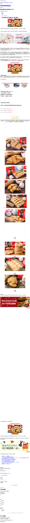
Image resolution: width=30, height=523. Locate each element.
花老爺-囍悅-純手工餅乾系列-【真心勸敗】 (10, 17)
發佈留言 (1, 482)
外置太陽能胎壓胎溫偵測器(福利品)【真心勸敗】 (8, 461)
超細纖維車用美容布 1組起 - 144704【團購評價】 (8, 458)
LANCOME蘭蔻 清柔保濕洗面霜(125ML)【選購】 (8, 460)
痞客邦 (5, 473)
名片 (2, 14)
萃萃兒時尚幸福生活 (5, 5)
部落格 (3, 13)
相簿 (2, 12)
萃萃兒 (1, 469)
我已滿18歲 (2, 521)
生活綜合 (6, 11)
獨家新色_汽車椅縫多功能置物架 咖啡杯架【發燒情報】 (9, 459)
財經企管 (6, 475)
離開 (4, 521)
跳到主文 (1, 7)
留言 (6, 473)
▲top (1, 476)
